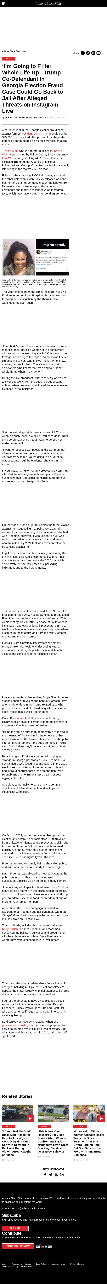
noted (20, 718)
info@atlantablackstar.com (30, 1208)
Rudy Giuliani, (10, 929)
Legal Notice (41, 1264)
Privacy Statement (77, 1264)
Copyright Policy (58, 1264)
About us (15, 1264)
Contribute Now (18, 1246)
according (8, 894)
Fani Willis (8, 158)
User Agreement (8, 1267)
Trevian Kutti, (10, 150)
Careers (28, 1264)
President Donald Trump (36, 133)
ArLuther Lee (11, 117)
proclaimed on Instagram (18, 1025)
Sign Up (15, 1228)
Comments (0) (58, 117)
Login (4, 1264)
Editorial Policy (26, 1267)
